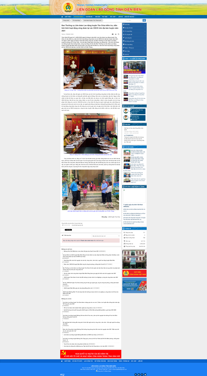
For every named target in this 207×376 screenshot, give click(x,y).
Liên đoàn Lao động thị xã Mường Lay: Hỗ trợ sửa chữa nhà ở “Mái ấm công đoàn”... (134, 214)
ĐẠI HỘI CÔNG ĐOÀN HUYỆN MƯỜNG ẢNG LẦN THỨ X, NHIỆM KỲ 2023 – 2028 (138, 152)
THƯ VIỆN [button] (105, 17)
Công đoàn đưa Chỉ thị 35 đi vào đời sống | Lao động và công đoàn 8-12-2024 (137, 99)
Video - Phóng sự (129, 48)
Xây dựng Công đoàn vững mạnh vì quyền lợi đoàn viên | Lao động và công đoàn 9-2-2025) (133, 88)
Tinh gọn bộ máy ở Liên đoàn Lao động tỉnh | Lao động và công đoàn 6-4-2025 (136, 77)
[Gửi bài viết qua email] (113, 34)
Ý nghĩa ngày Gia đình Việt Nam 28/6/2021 (133, 205)
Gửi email (134, 113)
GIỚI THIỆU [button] (68, 17)
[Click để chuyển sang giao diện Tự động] (61, 375)
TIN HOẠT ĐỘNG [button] (78, 17)
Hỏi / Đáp (127, 51)
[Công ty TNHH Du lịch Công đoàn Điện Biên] (134, 259)
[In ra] (116, 34)
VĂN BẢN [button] (97, 17)
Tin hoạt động (128, 31)
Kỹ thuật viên (135, 116)
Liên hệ (127, 54)
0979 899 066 (135, 118)
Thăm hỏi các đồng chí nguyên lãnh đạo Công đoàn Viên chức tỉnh (137, 174)
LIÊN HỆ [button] (120, 17)
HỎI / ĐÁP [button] (113, 17)
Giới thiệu (127, 24)
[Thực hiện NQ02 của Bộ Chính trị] (90, 354)
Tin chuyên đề (128, 34)
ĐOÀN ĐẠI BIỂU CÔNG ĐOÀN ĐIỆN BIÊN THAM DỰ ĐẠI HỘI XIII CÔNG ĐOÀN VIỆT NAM (137, 159)
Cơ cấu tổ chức (129, 28)
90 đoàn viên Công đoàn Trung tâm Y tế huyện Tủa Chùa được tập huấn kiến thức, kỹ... (134, 218)
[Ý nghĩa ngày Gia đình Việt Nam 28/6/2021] (134, 196)
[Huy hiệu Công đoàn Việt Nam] (134, 273)
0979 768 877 (135, 111)
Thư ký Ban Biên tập (137, 110)
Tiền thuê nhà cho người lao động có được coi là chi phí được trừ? (138, 180)
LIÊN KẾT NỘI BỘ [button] (129, 17)
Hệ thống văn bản (129, 41)
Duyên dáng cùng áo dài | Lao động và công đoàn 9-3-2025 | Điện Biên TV (136, 82)
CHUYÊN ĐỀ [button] (89, 17)
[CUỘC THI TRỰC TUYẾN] (134, 285)
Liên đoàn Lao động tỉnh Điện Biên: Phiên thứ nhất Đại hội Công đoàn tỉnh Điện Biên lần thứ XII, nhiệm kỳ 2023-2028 (134, 167)
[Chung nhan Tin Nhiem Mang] (103, 371)
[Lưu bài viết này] (119, 34)
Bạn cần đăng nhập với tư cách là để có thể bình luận (83, 240)
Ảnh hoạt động (128, 44)
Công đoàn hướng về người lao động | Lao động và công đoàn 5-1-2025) (137, 94)
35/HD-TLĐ (127, 137)
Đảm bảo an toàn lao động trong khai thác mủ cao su (134, 210)
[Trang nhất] (62, 16)
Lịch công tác (128, 38)
